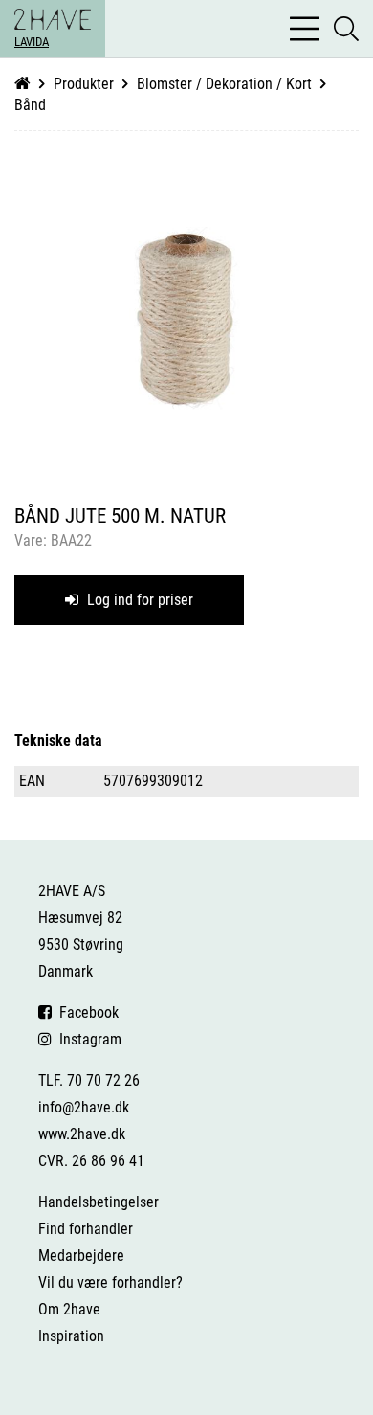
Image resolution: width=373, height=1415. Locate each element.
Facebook (85, 1012)
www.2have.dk (81, 1134)
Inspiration (71, 1336)
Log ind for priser (138, 600)
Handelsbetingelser (98, 1202)
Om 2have (69, 1309)
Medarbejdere (81, 1256)
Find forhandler (85, 1229)
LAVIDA (31, 41)
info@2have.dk (83, 1107)
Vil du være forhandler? (110, 1282)
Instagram (86, 1039)
